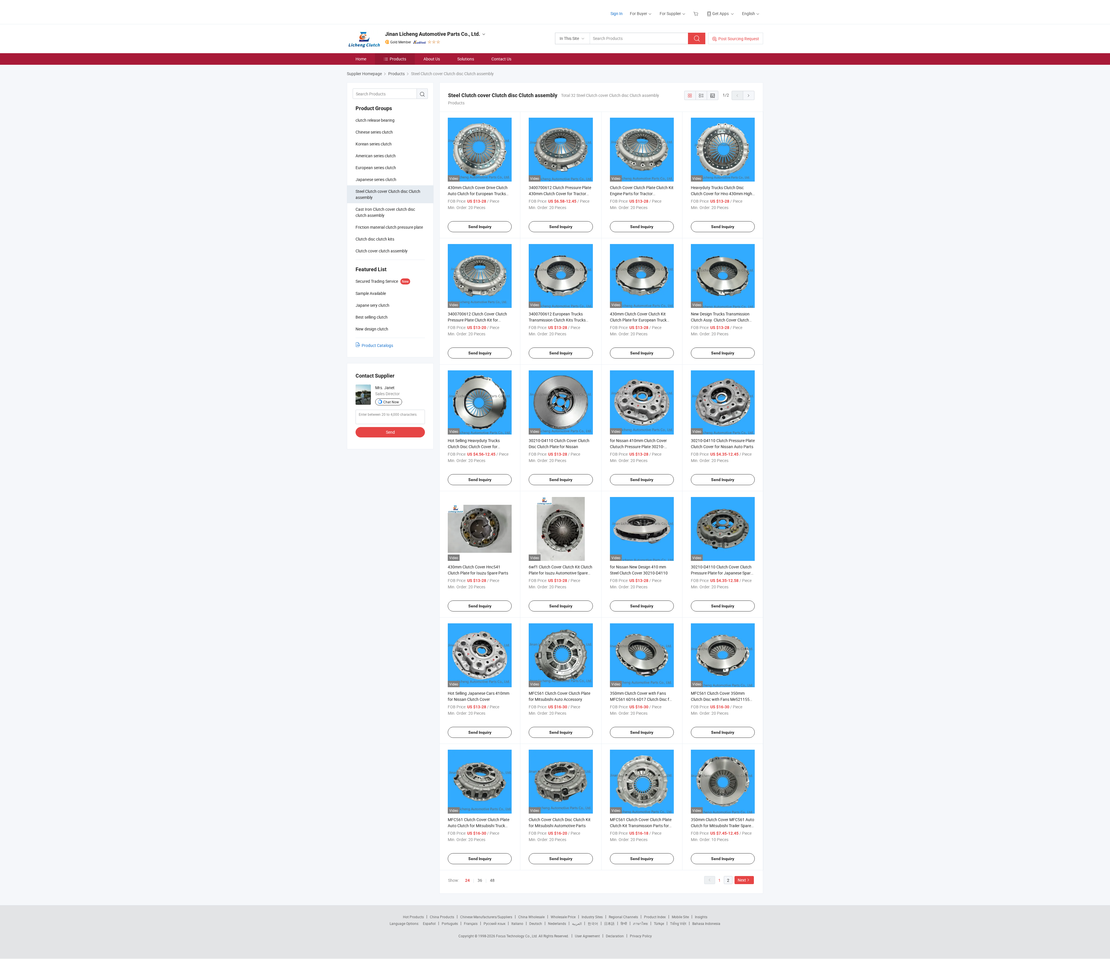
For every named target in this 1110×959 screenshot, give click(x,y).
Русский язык (494, 923)
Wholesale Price (563, 916)
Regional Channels (623, 916)
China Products (442, 916)
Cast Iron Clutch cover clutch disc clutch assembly (385, 212)
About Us (431, 59)
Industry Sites (592, 916)
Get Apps (720, 13)
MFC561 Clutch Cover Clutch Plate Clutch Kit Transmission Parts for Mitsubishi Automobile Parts (640, 825)
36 (480, 880)
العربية (577, 923)
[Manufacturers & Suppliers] (384, 11)
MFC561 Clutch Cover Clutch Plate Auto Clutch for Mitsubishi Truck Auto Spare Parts (478, 825)
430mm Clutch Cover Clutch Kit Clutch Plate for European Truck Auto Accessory (638, 320)
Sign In (616, 13)
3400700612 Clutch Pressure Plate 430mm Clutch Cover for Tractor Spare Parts (560, 193)
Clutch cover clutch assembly (382, 251)
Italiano (517, 923)
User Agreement (587, 936)
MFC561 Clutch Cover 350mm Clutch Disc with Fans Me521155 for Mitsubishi (720, 699)
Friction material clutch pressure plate (389, 227)
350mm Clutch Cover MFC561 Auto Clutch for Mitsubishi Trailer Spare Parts (722, 825)
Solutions (465, 59)
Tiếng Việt (678, 923)
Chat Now (391, 402)
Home (361, 59)
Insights (701, 916)
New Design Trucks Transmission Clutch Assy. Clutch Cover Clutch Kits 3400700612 (720, 320)
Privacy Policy (641, 936)
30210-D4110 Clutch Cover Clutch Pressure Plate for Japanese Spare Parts (722, 573)
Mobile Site (680, 916)
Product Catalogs (377, 345)
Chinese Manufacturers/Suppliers (486, 916)
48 (492, 880)
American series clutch (376, 155)
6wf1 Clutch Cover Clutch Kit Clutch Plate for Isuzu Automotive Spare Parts (560, 573)
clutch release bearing (375, 120)
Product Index (655, 916)
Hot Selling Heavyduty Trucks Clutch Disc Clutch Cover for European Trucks (474, 446)
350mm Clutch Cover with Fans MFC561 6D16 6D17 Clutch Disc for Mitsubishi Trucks (641, 699)
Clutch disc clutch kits (375, 239)
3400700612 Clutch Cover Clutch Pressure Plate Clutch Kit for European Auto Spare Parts (477, 320)
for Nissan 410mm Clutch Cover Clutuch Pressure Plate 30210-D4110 (638, 446)
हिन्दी (624, 923)
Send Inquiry (479, 226)
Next (742, 880)
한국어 (593, 923)
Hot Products (413, 916)
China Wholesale (531, 916)
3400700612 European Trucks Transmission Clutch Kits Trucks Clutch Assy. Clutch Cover (557, 320)
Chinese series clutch (374, 132)
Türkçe (659, 923)
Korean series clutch (374, 144)
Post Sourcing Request (738, 38)
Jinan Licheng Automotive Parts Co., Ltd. (432, 34)
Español (429, 923)
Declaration (615, 936)
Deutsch (535, 923)
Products (398, 59)
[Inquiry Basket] (696, 13)
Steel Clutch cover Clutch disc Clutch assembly (388, 194)
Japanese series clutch (376, 179)
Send (390, 432)
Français (471, 923)
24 (467, 880)
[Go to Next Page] (748, 95)
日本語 (609, 923)
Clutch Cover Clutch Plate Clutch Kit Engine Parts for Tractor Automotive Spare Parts (642, 193)
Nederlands (557, 923)
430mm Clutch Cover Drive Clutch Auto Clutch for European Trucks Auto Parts (478, 193)
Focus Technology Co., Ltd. (517, 936)
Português (450, 923)
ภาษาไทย (640, 923)
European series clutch (376, 167)
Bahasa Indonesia (706, 923)
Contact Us (501, 59)
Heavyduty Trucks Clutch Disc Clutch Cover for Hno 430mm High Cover (721, 193)
